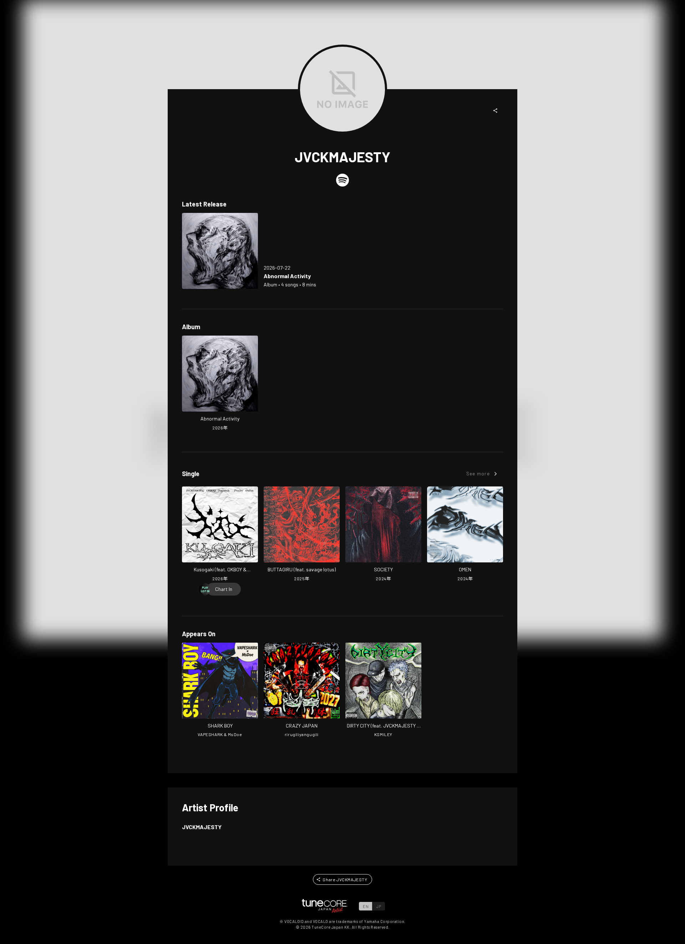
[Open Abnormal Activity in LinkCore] (220, 251)
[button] (495, 110)
